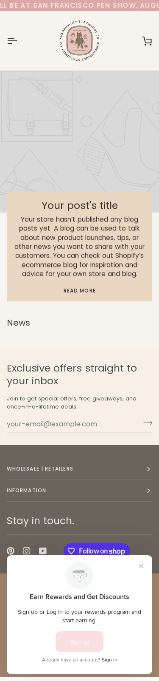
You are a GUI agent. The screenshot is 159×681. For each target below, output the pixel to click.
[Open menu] (19, 41)
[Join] (145, 423)
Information (26, 490)
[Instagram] (27, 551)
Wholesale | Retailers (40, 468)
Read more (80, 290)
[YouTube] (43, 551)
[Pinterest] (10, 551)
